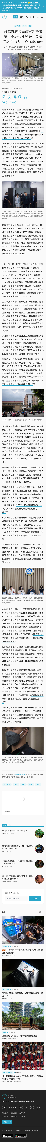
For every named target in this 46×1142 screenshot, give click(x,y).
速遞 (38, 784)
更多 (9, 825)
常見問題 (5, 1116)
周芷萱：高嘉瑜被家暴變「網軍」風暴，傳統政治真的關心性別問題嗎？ (22, 509)
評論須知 (8, 811)
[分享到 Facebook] (15, 97)
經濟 (4, 1032)
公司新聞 (22, 1116)
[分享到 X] (9, 97)
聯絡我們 (14, 1113)
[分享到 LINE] (25, 97)
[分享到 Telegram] (20, 97)
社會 (30, 26)
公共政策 (17, 26)
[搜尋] (38, 16)
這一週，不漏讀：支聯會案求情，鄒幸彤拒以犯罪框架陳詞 (17, 877)
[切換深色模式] (34, 16)
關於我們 (5, 1113)
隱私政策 (27, 1130)
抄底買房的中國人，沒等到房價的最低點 (20, 1035)
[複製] (4, 97)
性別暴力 (6, 946)
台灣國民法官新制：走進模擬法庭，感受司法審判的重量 (22, 699)
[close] (43, 6)
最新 (4, 825)
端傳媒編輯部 (20, 774)
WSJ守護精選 (7, 1072)
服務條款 (35, 1130)
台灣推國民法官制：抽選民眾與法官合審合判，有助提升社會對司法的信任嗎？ (22, 134)
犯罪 (24, 26)
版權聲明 (14, 1116)
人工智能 (6, 989)
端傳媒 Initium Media (15, 1130)
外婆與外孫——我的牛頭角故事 (14, 830)
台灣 (30, 784)
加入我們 (22, 1113)
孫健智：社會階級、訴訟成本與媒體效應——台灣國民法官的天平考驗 (22, 638)
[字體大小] (27, 17)
